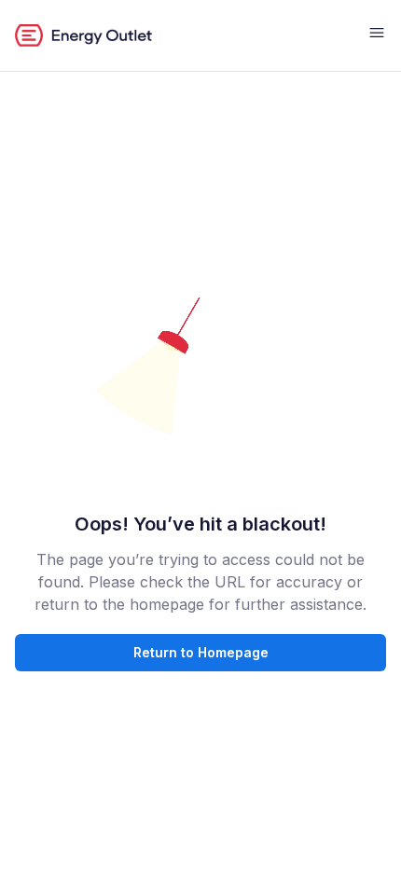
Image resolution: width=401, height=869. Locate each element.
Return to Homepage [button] (201, 652)
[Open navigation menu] (376, 35)
